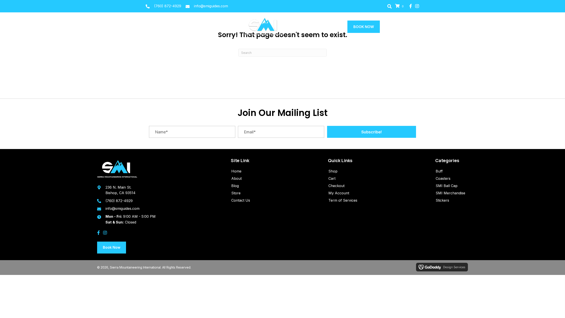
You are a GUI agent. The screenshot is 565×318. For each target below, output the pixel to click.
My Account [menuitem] (338, 193)
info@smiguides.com (211, 6)
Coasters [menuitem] (443, 178)
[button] (389, 6)
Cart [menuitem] (331, 178)
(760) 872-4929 (167, 6)
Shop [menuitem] (332, 171)
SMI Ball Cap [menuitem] (447, 186)
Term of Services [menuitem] (342, 200)
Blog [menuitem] (235, 186)
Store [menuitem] (236, 193)
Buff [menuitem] (439, 171)
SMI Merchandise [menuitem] (450, 193)
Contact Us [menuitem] (240, 200)
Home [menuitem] (236, 171)
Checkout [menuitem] (336, 186)
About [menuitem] (236, 178)
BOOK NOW (363, 27)
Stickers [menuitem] (442, 200)
